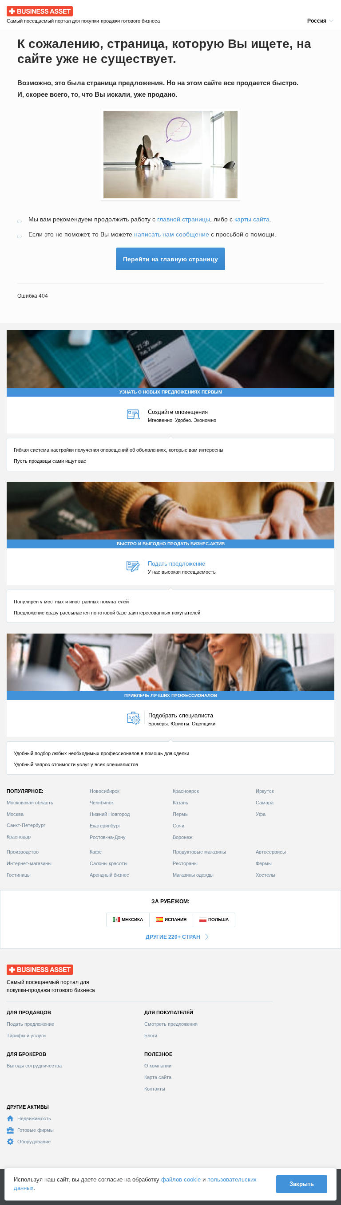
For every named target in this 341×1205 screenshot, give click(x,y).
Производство (23, 852)
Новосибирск (104, 791)
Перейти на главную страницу (170, 259)
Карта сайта (157, 1077)
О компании (157, 1065)
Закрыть (301, 1184)
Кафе (96, 852)
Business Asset (27, 9)
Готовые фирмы (35, 1130)
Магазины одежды (193, 875)
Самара (265, 802)
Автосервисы (271, 852)
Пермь (180, 814)
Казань (180, 802)
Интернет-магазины (29, 863)
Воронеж (182, 837)
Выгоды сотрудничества (34, 1065)
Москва (15, 814)
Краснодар (19, 836)
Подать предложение (30, 1024)
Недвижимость (34, 1118)
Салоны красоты (108, 863)
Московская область (30, 802)
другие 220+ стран (173, 937)
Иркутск (265, 791)
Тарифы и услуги (26, 1035)
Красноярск (186, 791)
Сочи (178, 825)
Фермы (264, 863)
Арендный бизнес (109, 875)
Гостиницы (19, 875)
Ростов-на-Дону (108, 837)
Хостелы (265, 875)
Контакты (154, 1088)
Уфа (261, 814)
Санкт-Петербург (26, 825)
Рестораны (185, 863)
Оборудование (34, 1141)
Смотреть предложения (171, 1024)
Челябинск (102, 802)
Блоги (150, 1035)
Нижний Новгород (110, 814)
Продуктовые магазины (199, 852)
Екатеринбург (105, 825)
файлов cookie (181, 1179)
